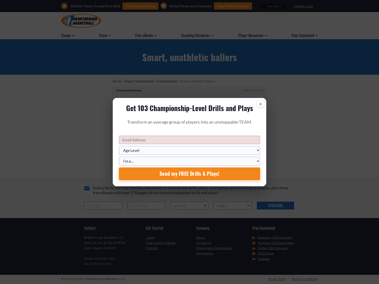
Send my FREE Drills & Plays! (189, 173)
